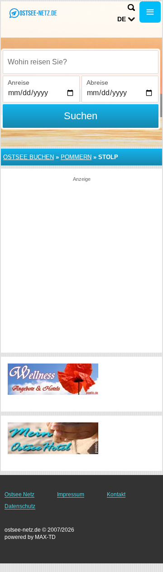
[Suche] (131, 7)
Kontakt (116, 494)
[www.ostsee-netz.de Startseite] (34, 13)
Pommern (76, 157)
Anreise (18, 82)
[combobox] (80, 62)
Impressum (70, 494)
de (121, 19)
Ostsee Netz (19, 494)
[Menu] (150, 12)
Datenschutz (20, 506)
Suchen (80, 115)
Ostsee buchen (28, 157)
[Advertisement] (81, 264)
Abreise (97, 82)
